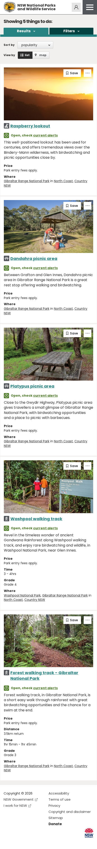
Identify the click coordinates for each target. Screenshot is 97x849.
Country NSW (34, 599)
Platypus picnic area (32, 386)
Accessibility (58, 793)
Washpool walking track (36, 519)
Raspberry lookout (30, 126)
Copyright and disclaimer (69, 811)
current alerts (45, 135)
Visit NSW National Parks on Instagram (17, 842)
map (42, 55)
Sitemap (55, 817)
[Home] (10, 7)
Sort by (9, 45)
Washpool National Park (22, 595)
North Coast (63, 181)
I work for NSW (15, 805)
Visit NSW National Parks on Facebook (8, 842)
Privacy (54, 805)
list (27, 55)
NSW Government (19, 799)
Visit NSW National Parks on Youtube (27, 842)
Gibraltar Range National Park (26, 181)
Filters (69, 31)
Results (24, 31)
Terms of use (59, 799)
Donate (55, 824)
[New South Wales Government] (89, 833)
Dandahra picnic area (33, 258)
